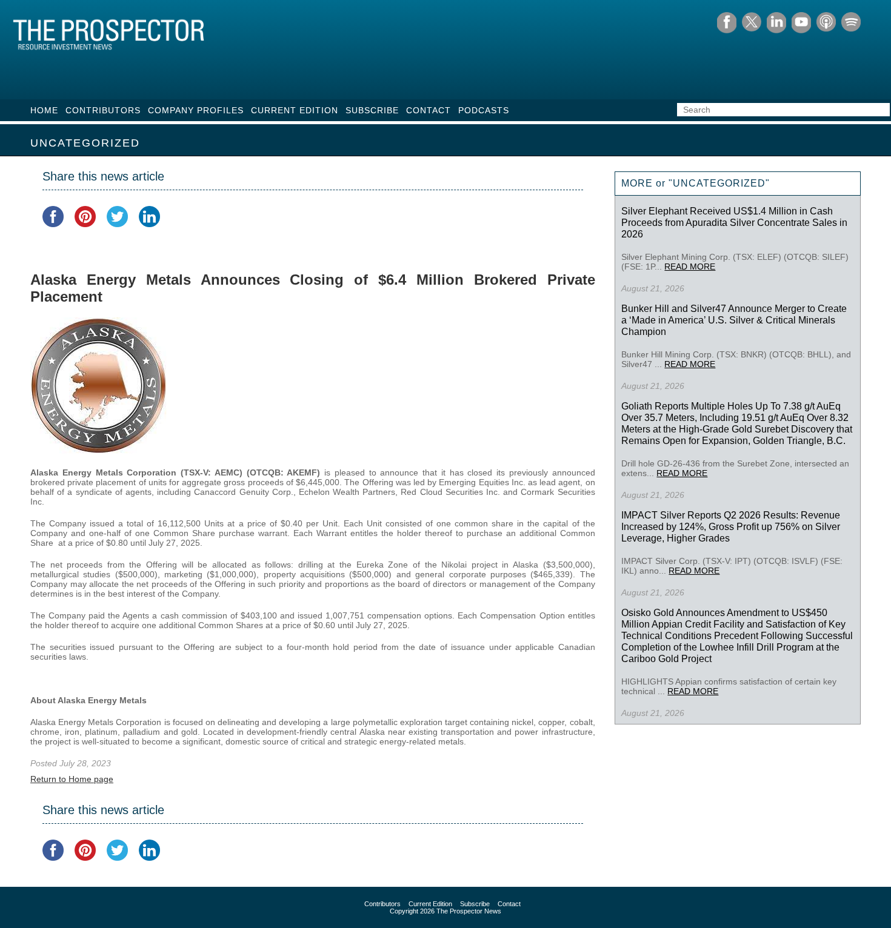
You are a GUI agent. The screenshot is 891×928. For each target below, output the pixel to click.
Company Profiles (196, 110)
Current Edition (294, 110)
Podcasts (483, 110)
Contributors (103, 110)
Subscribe (372, 110)
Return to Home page (71, 779)
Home (44, 110)
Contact (428, 110)
